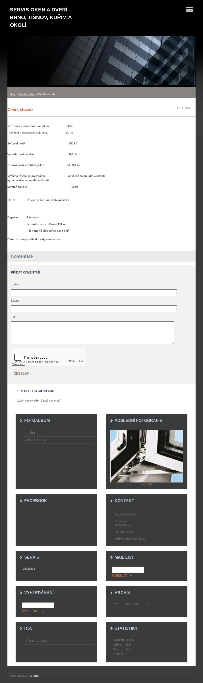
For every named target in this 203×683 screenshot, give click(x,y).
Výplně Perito (35, 439)
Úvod (13, 94)
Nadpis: (15, 300)
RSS (36, 676)
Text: (14, 316)
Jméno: (15, 284)
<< (116, 604)
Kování (30, 433)
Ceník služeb (27, 94)
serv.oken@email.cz (130, 538)
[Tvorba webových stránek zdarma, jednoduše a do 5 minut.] (31, 676)
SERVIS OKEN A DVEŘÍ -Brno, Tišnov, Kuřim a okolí (41, 17)
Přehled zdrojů (37, 640)
